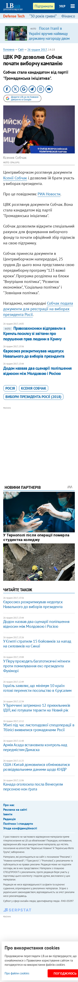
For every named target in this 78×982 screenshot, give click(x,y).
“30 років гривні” (43, 16)
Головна (8, 49)
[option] (39, 33)
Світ (21, 49)
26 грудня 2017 (37, 49)
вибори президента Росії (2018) (33, 396)
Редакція (9, 819)
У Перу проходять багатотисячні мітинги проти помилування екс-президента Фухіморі (36, 665)
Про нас (8, 805)
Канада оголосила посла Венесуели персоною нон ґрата (33, 787)
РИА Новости (49, 194)
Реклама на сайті (15, 809)
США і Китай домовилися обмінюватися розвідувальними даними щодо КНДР (36, 767)
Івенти (7, 814)
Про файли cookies (17, 973)
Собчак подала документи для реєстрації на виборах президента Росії (38, 309)
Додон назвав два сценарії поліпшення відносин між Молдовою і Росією (37, 370)
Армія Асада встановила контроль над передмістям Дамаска (35, 747)
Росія (10, 388)
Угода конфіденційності (20, 828)
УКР (62, 6)
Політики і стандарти (18, 824)
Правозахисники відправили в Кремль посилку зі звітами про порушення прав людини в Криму (34, 334)
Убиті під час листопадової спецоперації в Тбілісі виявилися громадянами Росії (38, 727)
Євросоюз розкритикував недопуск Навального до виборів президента (33, 353)
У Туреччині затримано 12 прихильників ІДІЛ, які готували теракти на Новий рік (36, 708)
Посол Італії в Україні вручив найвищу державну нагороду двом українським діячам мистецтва (49, 38)
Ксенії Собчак (15, 178)
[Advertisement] (39, 440)
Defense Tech (14, 16)
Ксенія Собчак (33, 388)
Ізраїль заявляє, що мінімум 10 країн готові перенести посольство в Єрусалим (37, 688)
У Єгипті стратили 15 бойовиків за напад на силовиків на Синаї (37, 644)
